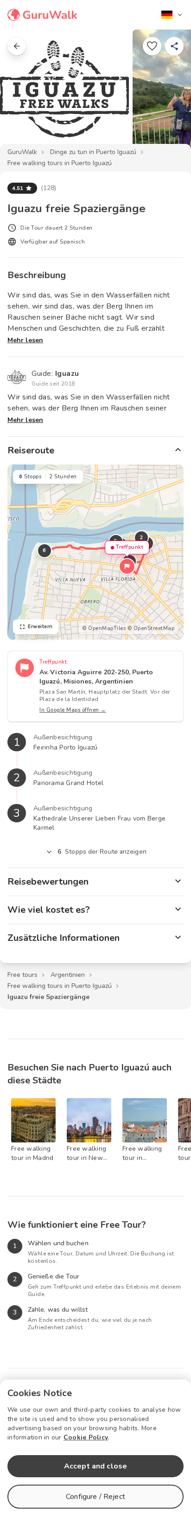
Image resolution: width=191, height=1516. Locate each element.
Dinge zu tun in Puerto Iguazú (93, 152)
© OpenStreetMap (151, 628)
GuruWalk (22, 152)
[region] (95, 552)
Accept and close (95, 1466)
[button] (127, 566)
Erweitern (40, 626)
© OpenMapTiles (104, 628)
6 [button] (44, 550)
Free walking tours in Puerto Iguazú (59, 163)
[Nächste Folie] (168, 94)
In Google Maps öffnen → (72, 710)
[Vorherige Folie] (22, 94)
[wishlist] (152, 46)
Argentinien (68, 974)
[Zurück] (16, 46)
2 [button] (141, 537)
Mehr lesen (25, 340)
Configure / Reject (95, 1497)
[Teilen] (174, 46)
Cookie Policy (86, 1437)
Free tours (22, 974)
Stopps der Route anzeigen (101, 851)
